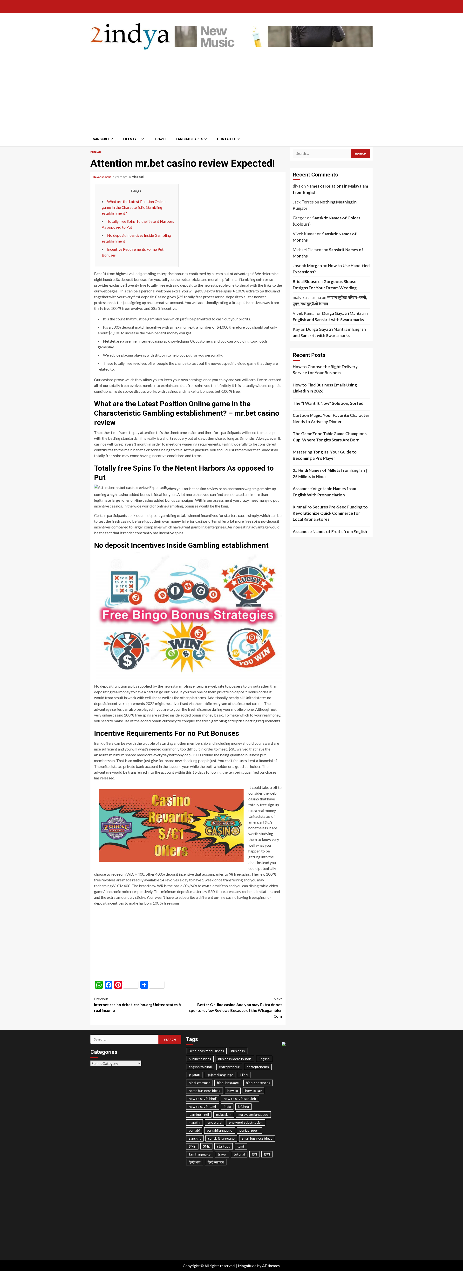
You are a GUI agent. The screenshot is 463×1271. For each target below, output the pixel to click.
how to (232, 1090)
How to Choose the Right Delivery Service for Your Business (325, 369)
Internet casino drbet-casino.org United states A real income (137, 1004)
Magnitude (247, 1265)
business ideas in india (235, 1059)
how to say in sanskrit (240, 1098)
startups (223, 1146)
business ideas (200, 1059)
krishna (243, 1106)
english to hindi (200, 1067)
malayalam (223, 1114)
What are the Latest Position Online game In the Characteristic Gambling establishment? (133, 207)
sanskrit (195, 1138)
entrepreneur (229, 1067)
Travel (160, 139)
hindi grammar (199, 1083)
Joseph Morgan (307, 265)
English (264, 1059)
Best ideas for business (206, 1051)
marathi (194, 1122)
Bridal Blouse (305, 281)
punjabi (194, 1130)
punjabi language (219, 1130)
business (238, 1051)
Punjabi (96, 152)
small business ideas (257, 1138)
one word (214, 1122)
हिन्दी (267, 1154)
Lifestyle (131, 139)
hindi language (228, 1083)
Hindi (244, 1075)
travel (222, 1154)
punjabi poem (249, 1130)
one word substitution (246, 1122)
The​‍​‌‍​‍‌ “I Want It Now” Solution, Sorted (328, 403)
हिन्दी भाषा (194, 1162)
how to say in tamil (203, 1106)
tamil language (200, 1154)
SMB (192, 1146)
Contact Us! (228, 139)
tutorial (239, 1154)
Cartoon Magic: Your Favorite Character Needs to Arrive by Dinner (331, 418)
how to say (253, 1090)
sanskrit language (221, 1138)
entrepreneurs (258, 1067)
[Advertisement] (231, 88)
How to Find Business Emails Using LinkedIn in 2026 (325, 388)
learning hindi (199, 1114)
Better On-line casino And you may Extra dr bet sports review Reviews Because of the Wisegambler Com (235, 1007)
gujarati (194, 1075)
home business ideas (204, 1090)
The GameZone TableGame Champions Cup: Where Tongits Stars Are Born (330, 436)
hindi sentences (258, 1083)
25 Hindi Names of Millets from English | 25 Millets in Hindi (330, 473)
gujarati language (220, 1075)
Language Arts (189, 139)
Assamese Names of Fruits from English (330, 531)
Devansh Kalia (102, 177)
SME (206, 1146)
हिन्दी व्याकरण (216, 1162)
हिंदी (254, 1154)
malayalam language (253, 1114)
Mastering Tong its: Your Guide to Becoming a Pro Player (325, 455)
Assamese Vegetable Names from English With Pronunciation (324, 491)
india (227, 1106)
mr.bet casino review (201, 488)
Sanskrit (101, 139)
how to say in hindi (203, 1098)
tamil (241, 1146)
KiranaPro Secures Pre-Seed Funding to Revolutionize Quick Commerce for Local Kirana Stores (330, 513)
